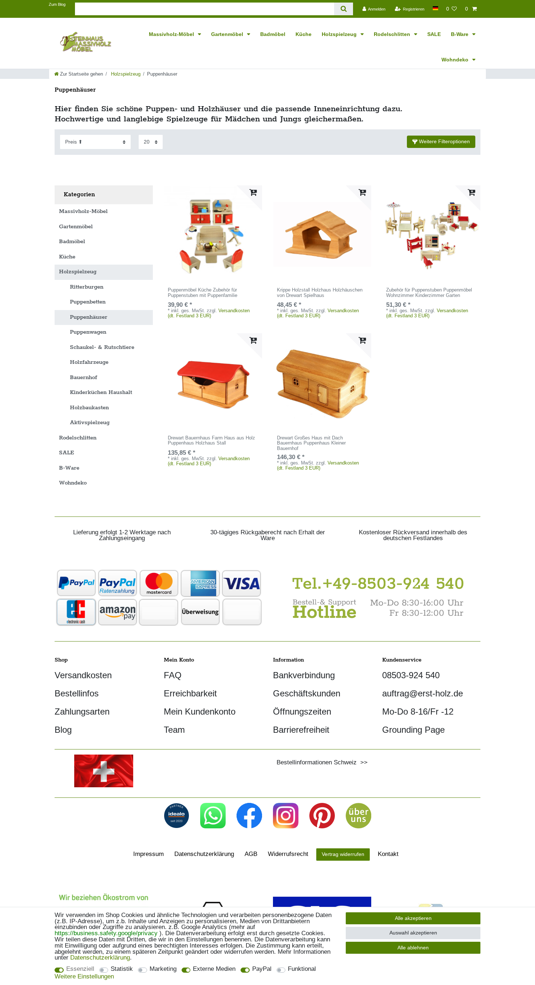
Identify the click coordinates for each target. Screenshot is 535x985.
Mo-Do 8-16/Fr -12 (417, 711)
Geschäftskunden (306, 693)
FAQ (173, 675)
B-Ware (460, 34)
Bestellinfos (77, 693)
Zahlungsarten (82, 711)
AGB (251, 854)
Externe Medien (214, 969)
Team (174, 730)
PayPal (262, 969)
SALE (434, 34)
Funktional (302, 969)
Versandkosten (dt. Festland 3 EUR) (209, 313)
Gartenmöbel (228, 34)
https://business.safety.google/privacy (106, 933)
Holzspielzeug (340, 34)
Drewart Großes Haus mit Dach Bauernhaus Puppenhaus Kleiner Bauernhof (311, 443)
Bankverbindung (304, 675)
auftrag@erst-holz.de (422, 693)
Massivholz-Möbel (172, 34)
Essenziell (80, 969)
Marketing (163, 969)
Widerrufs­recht (288, 854)
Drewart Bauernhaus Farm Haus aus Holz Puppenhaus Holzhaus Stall (211, 440)
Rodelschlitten (393, 34)
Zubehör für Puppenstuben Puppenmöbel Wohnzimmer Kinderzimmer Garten (429, 293)
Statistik (122, 969)
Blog (63, 730)
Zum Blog (57, 4)
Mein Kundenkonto (199, 711)
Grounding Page (413, 730)
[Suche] (343, 9)
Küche (304, 34)
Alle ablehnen (413, 947)
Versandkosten (83, 675)
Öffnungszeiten (302, 711)
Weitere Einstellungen (84, 977)
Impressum (148, 854)
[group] (213, 234)
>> (362, 762)
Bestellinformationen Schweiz (317, 762)
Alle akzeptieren (413, 918)
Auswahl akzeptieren (413, 933)
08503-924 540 (411, 675)
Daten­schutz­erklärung (204, 854)
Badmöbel (272, 34)
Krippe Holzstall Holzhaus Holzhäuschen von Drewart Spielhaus (319, 293)
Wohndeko (455, 60)
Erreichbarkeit (190, 693)
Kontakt (388, 854)
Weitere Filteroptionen (443, 141)
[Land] (435, 8)
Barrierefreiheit (301, 730)
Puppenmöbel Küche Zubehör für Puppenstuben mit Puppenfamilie (202, 293)
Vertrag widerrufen (343, 854)
